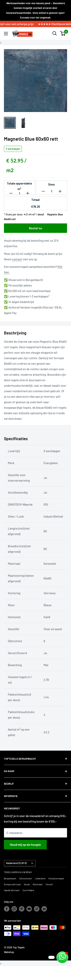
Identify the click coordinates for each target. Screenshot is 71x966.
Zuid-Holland (28, 890)
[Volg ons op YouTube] (29, 909)
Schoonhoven (25, 878)
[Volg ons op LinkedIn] (44, 909)
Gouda (27, 884)
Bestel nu (35, 228)
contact (17, 259)
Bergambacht (10, 878)
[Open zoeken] (54, 33)
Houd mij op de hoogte (25, 844)
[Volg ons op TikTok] (36, 909)
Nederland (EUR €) (16, 863)
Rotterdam (38, 884)
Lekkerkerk (40, 878)
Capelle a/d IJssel (11, 890)
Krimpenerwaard (56, 878)
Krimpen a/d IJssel (12, 884)
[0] (62, 33)
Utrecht (49, 884)
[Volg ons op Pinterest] (21, 909)
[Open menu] (6, 33)
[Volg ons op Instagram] (14, 909)
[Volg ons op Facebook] (6, 909)
